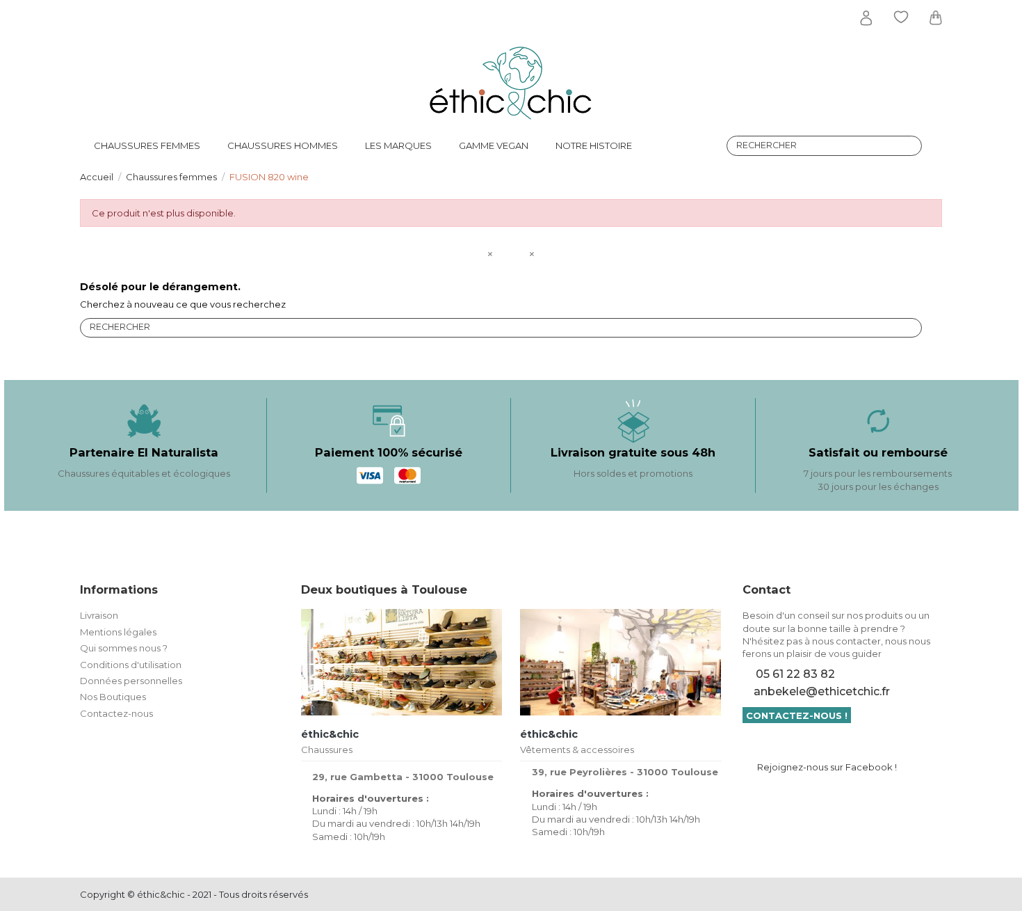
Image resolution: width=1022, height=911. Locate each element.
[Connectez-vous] (866, 18)
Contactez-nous (116, 713)
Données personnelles (131, 680)
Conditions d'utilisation (130, 664)
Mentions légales (118, 631)
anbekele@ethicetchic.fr (822, 691)
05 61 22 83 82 (795, 674)
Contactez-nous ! (796, 715)
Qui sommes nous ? (124, 647)
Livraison (99, 615)
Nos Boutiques (113, 696)
